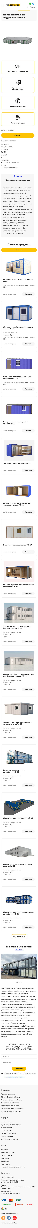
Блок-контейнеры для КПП (11, 1111)
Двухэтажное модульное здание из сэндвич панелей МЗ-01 (17, 627)
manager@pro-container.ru (10, 1193)
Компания (4, 1150)
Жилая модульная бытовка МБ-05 (16, 463)
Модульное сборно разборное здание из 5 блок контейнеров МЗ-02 (18, 675)
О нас (4, 1145)
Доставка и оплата (8, 1152)
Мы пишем (5, 1158)
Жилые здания (6, 1131)
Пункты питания (7, 1136)
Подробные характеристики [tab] (17, 180)
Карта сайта (5, 1164)
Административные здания (11, 1125)
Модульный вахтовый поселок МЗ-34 (18, 818)
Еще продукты (19, 937)
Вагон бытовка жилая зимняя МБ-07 (17, 545)
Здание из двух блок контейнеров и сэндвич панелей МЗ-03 (17, 723)
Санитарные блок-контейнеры (12, 1109)
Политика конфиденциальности (13, 1167)
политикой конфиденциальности (14, 1077)
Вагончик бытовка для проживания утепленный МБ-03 (17, 378)
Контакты (5, 1173)
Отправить (19, 1069)
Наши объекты (6, 1155)
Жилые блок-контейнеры (10, 1097)
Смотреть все (19, 949)
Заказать (17, 135)
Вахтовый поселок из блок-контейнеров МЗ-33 (14, 771)
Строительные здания (9, 1139)
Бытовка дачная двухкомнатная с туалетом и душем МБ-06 (16, 504)
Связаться (5, 1161)
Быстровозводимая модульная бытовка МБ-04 (15, 423)
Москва (32, 7)
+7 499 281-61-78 (7, 1177)
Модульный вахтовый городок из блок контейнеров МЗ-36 (18, 913)
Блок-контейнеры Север (10, 1106)
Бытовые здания (7, 1128)
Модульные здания (8, 1094)
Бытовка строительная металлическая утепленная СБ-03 (18, 586)
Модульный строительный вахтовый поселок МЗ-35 (17, 865)
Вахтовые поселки (8, 1122)
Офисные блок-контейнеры (11, 1100)
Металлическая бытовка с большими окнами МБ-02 (18, 328)
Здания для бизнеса (8, 1133)
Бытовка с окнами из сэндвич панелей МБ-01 (18, 280)
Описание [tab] (17, 176)
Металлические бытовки (10, 1103)
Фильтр (19, 250)
